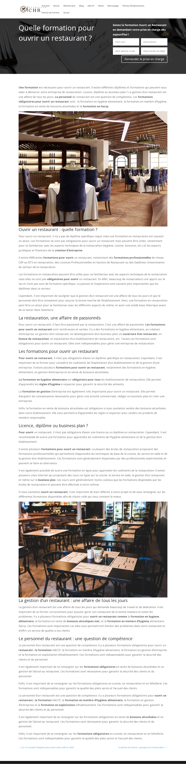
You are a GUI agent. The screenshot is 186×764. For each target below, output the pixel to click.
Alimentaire (69, 6)
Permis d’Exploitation (133, 6)
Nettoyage (113, 6)
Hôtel (101, 6)
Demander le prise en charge (144, 59)
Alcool (56, 6)
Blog (81, 6)
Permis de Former (50, 13)
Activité (45, 6)
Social (66, 13)
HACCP (91, 6)
